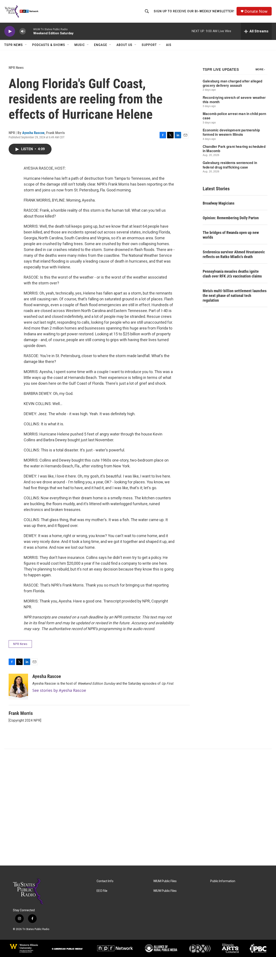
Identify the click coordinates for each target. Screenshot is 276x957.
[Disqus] (138, 807)
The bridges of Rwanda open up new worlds (231, 235)
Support (149, 45)
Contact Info (105, 881)
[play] (9, 31)
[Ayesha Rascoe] (18, 687)
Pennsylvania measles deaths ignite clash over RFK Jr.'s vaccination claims (232, 273)
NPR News (16, 67)
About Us (124, 45)
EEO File (102, 890)
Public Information (222, 881)
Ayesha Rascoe (33, 133)
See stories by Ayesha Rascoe (59, 690)
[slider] (29, 31)
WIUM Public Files (165, 881)
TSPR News (13, 45)
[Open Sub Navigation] (26, 45)
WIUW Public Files (165, 890)
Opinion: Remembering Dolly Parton (231, 218)
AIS (168, 45)
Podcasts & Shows (48, 45)
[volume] (22, 31)
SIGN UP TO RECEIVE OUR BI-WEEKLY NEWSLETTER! (194, 11)
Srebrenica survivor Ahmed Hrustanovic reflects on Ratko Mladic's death (234, 254)
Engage (100, 45)
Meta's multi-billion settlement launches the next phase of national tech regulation (235, 296)
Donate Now (256, 11)
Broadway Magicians (218, 203)
